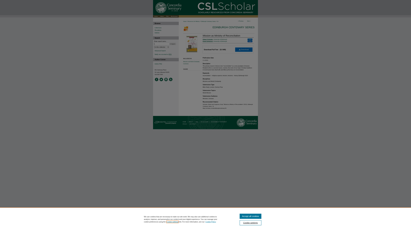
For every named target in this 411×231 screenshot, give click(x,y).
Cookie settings (172, 222)
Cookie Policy (210, 222)
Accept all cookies (250, 216)
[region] (205, 219)
